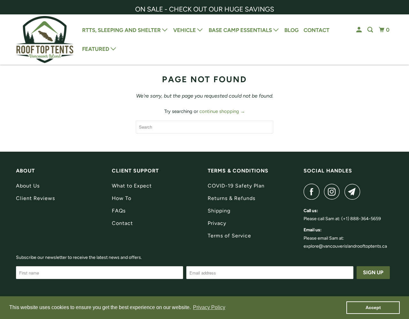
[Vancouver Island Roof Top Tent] (44, 39)
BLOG (291, 30)
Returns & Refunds (231, 198)
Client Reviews (35, 198)
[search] (204, 127)
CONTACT (316, 30)
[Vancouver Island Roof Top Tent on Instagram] (333, 192)
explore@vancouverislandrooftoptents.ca (345, 246)
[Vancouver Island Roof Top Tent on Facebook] (313, 192)
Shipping (219, 211)
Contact (122, 223)
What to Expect (132, 186)
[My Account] (359, 30)
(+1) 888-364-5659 (361, 218)
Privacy (217, 223)
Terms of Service (229, 236)
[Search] (370, 30)
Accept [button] (373, 307)
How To (121, 198)
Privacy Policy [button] (209, 307)
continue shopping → (222, 111)
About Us (28, 186)
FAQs (119, 211)
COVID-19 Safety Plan (236, 186)
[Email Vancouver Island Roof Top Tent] (354, 192)
